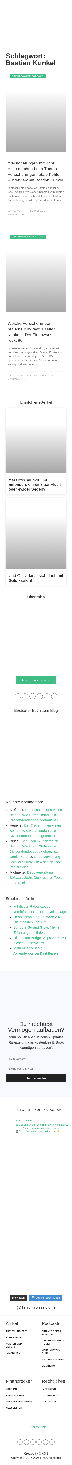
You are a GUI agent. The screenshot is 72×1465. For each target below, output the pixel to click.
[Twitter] (47, 696)
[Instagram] (32, 696)
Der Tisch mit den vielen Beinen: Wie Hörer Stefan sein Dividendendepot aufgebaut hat (36, 815)
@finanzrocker (36, 1308)
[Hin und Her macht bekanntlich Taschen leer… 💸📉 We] (36, 1195)
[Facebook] (25, 696)
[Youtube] (54, 696)
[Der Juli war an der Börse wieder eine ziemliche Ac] (36, 1233)
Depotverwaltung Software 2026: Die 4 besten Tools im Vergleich (36, 862)
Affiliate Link (38, 1427)
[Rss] (39, 1442)
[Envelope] (20, 1442)
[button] (41, 38)
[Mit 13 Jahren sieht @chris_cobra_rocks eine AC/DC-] (36, 1157)
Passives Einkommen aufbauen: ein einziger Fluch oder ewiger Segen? (35, 484)
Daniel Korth (19, 857)
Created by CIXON (36, 1453)
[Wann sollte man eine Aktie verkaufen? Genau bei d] (36, 1272)
